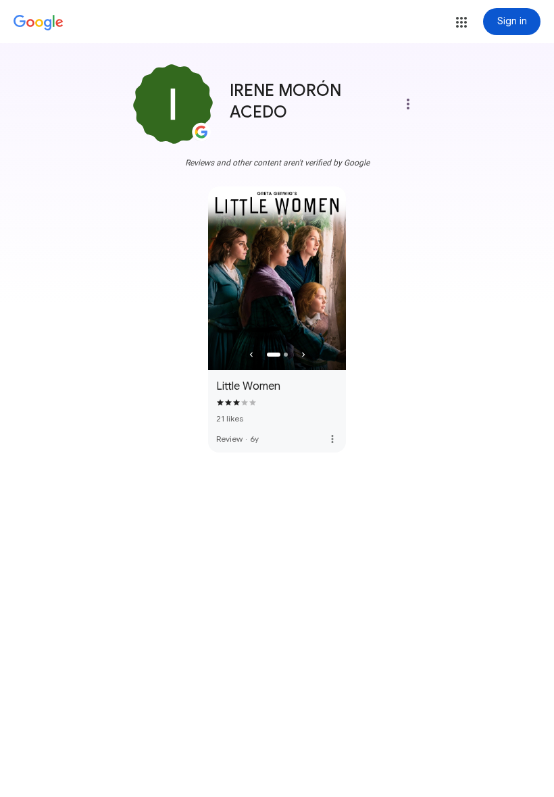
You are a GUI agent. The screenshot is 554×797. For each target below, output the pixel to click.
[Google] (39, 23)
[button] (461, 22)
